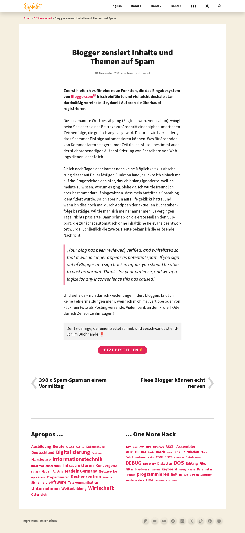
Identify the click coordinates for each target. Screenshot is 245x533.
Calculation (190, 452)
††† (193, 6)
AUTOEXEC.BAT (136, 452)
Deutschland (42, 452)
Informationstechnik (46, 466)
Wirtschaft (101, 488)
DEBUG (134, 463)
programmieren (153, 475)
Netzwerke (108, 471)
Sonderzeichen (135, 480)
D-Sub (190, 458)
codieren (140, 458)
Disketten (164, 464)
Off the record (42, 18)
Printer (130, 475)
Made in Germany (81, 471)
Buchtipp (80, 447)
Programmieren (58, 477)
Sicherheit (39, 483)
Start (27, 18)
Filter (130, 469)
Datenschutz (95, 447)
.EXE (141, 447)
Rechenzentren (86, 476)
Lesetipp (35, 472)
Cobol (129, 458)
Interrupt (155, 470)
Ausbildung (41, 446)
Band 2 (156, 6)
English (116, 6)
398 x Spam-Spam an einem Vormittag (73, 383)
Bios (177, 452)
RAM (174, 475)
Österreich (39, 495)
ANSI (148, 447)
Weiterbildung (74, 488)
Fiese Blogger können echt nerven (172, 383)
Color (151, 457)
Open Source (38, 477)
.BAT (128, 447)
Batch (160, 452)
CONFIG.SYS (164, 458)
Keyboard (169, 469)
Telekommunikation (83, 483)
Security (206, 475)
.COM (134, 447)
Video (174, 480)
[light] (207, 6)
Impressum (30, 521)
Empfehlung (96, 453)
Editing (192, 463)
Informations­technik (77, 459)
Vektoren (160, 480)
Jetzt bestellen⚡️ (122, 350)
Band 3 (176, 6)
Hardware (41, 459)
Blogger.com (82, 96)
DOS (179, 463)
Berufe (58, 446)
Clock (204, 452)
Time (149, 480)
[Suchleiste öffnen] (220, 6)
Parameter (204, 470)
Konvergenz (106, 466)
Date (197, 457)
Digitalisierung (73, 452)
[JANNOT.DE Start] (33, 6)
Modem (191, 470)
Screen (194, 475)
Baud (169, 452)
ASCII (170, 446)
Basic (151, 452)
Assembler (186, 446)
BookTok (70, 447)
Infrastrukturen (78, 465)
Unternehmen (45, 488)
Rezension (107, 477)
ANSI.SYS (158, 447)
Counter (179, 457)
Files (203, 464)
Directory (149, 464)
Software (57, 482)
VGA (168, 480)
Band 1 (136, 6)
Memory (182, 470)
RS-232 (183, 475)
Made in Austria (52, 472)
